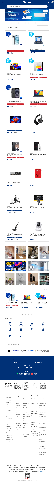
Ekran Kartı (25, 423)
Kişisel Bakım (10, 337)
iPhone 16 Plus (34, 415)
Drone (17, 418)
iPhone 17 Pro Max (34, 401)
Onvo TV (25, 412)
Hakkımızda (8, 400)
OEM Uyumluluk (26, 416)
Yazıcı (21, 331)
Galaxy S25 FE (42, 405)
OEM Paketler (26, 418)
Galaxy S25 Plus (42, 403)
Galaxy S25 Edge (42, 414)
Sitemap (25, 436)
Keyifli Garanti (9, 437)
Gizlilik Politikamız (9, 408)
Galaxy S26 (33, 431)
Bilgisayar (17, 398)
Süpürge (43, 325)
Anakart (24, 429)
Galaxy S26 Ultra (34, 435)
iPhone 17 (33, 398)
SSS (7, 416)
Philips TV (25, 407)
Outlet (7, 444)
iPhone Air (33, 406)
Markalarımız (8, 402)
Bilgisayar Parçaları (10, 331)
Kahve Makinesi (32, 331)
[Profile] (48, 2)
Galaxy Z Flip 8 (34, 428)
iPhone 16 (33, 409)
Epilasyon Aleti (26, 414)
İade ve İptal (8, 430)
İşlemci (24, 421)
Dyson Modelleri (42, 448)
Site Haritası (18, 429)
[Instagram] (35, 368)
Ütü (16, 412)
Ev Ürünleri (43, 331)
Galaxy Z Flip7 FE (42, 412)
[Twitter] (23, 368)
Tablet (17, 407)
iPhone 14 (33, 422)
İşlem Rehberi (9, 428)
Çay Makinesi (18, 423)
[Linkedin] (27, 368)
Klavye (24, 432)
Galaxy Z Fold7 (42, 407)
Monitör (24, 401)
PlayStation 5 (26, 403)
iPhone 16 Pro (34, 411)
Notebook (21, 325)
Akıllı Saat (18, 409)
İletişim (7, 413)
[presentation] (45, 290)
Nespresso (41, 454)
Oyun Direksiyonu (26, 434)
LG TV (24, 409)
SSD (24, 425)
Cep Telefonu (18, 401)
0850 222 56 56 (39, 362)
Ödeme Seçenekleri (10, 432)
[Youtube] (31, 368)
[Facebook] (18, 368)
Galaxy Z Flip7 (42, 409)
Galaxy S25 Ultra (42, 401)
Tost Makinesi (18, 425)
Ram (24, 427)
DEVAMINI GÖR (41, 471)
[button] (6, 23)
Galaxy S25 (41, 398)
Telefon (10, 325)
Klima (17, 416)
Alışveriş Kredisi (9, 435)
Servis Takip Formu (10, 439)
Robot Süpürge (18, 414)
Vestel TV (25, 405)
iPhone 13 (33, 424)
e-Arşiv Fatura (9, 441)
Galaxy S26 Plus (34, 433)
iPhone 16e (33, 417)
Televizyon (32, 325)
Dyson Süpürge (18, 427)
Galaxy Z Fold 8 (34, 426)
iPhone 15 (33, 420)
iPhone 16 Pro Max (34, 413)
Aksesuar (21, 337)
